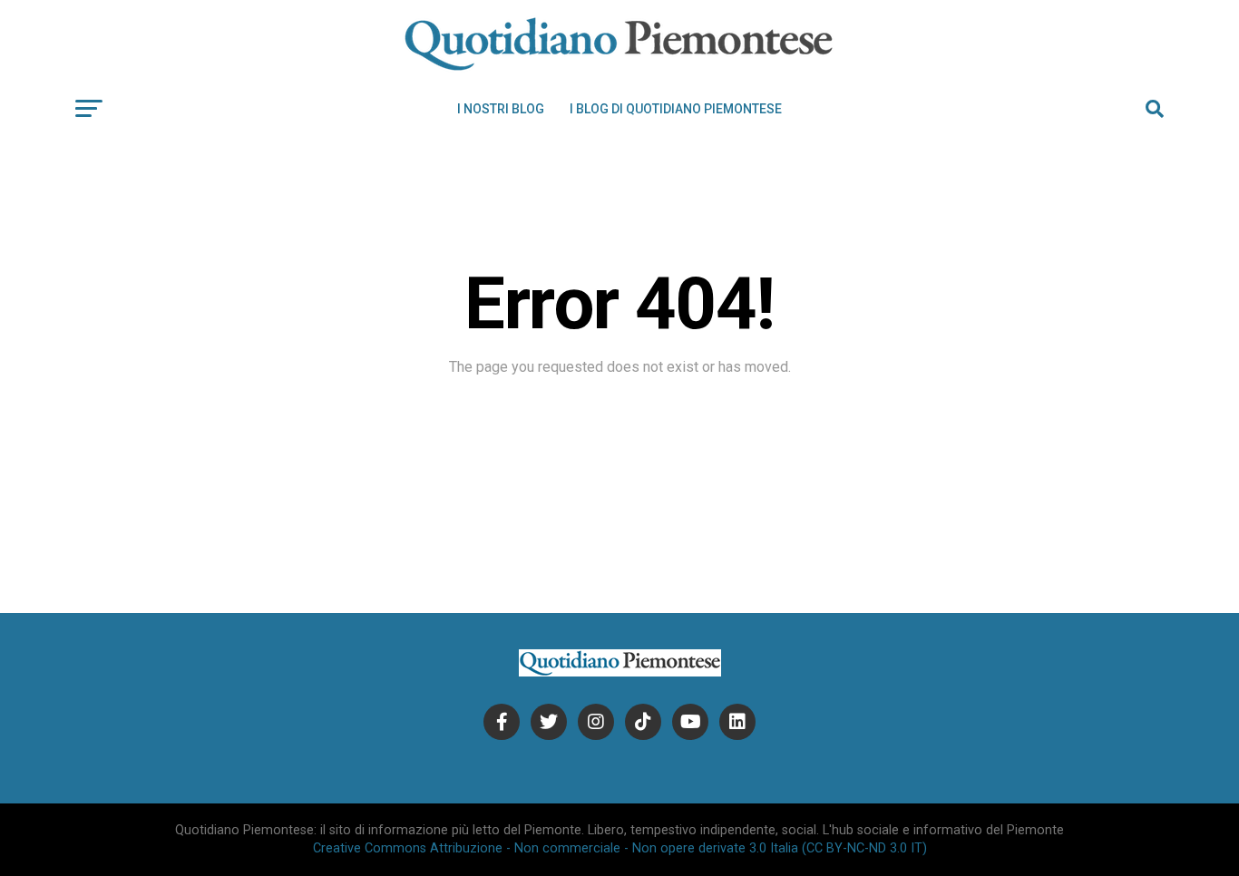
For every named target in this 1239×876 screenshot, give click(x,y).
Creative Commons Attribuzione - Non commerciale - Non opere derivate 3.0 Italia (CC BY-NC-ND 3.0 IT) (620, 848)
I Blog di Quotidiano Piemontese (676, 109)
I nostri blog (500, 109)
